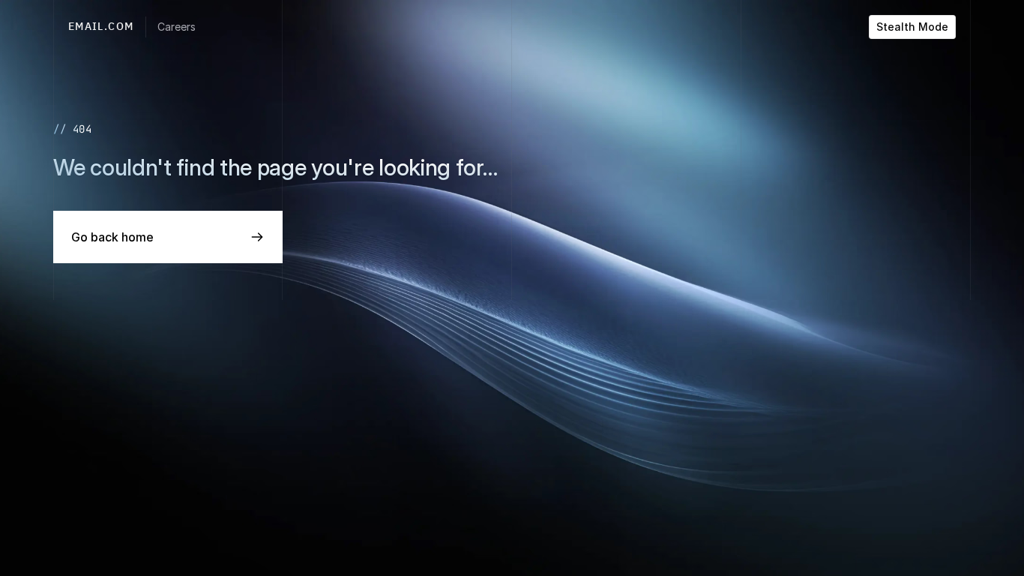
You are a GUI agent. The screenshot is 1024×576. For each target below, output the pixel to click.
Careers (176, 26)
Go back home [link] (112, 237)
